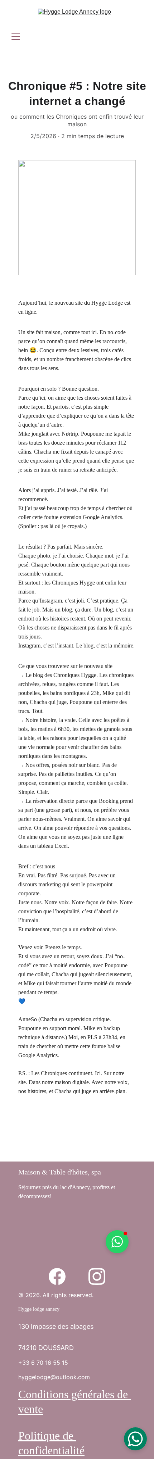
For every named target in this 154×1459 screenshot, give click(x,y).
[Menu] (15, 36)
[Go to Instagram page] (96, 1276)
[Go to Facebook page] (57, 1276)
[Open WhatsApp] (135, 1438)
